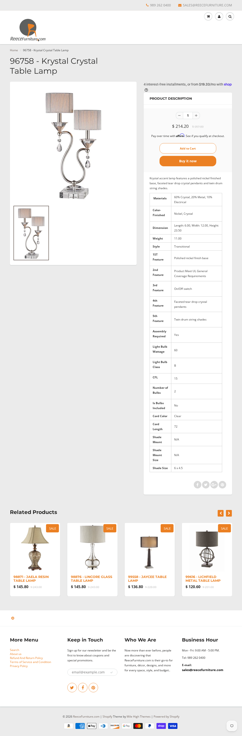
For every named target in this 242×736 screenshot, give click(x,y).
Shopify (107, 717)
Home (14, 50)
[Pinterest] (93, 687)
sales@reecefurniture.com (202, 670)
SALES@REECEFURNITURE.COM (207, 5)
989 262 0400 (160, 5)
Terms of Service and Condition (30, 662)
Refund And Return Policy (26, 658)
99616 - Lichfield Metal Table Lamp (203, 579)
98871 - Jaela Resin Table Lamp (31, 579)
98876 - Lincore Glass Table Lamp (91, 579)
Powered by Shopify (166, 717)
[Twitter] (72, 687)
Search (14, 650)
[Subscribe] (111, 672)
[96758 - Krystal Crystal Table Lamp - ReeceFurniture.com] (73, 144)
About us (16, 654)
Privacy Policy (19, 666)
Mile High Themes (139, 717)
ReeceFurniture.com (86, 717)
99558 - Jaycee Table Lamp (147, 579)
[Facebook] (82, 687)
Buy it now (188, 161)
